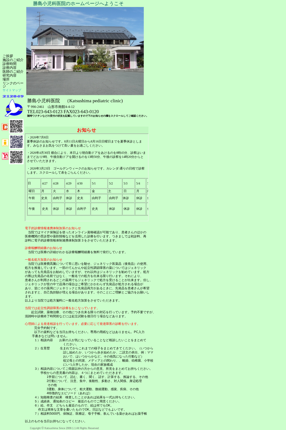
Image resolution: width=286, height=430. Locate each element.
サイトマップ (12, 90)
